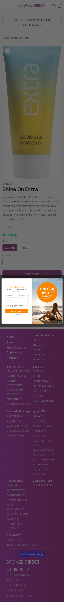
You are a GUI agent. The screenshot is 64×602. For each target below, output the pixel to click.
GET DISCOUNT (16, 311)
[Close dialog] (60, 280)
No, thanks (17, 315)
